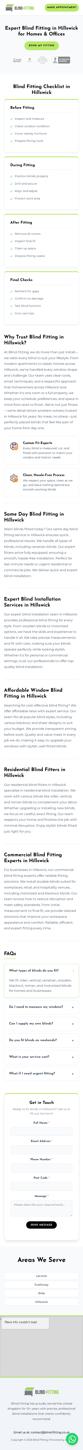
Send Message (41, 1225)
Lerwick (41, 1276)
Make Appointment (62, 7)
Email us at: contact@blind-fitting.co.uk (42, 1432)
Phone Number (41, 1159)
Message (42, 1196)
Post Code (42, 1178)
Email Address (41, 1141)
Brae (41, 1293)
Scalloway (41, 1284)
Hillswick (41, 1302)
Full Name (41, 1123)
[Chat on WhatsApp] (72, 1439)
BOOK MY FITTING (41, 45)
